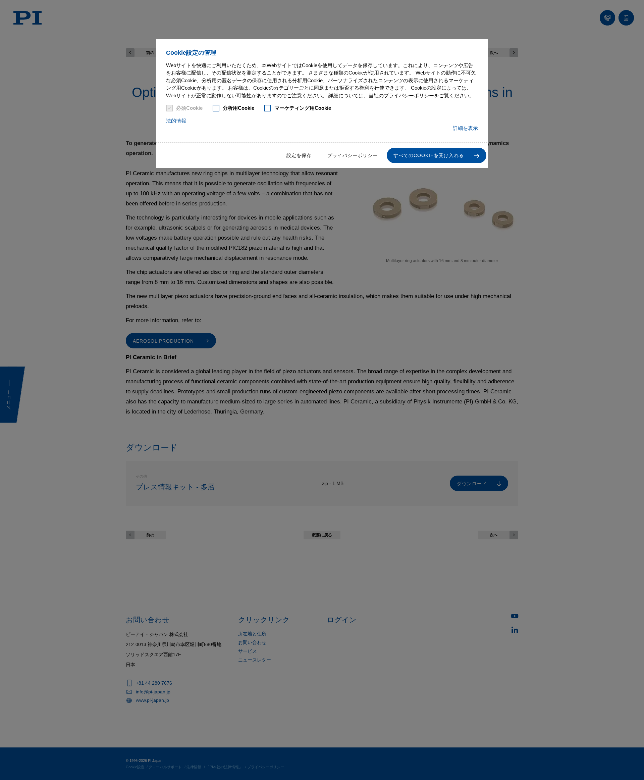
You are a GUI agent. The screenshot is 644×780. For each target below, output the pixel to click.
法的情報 (176, 121)
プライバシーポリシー (352, 155)
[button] (436, 155)
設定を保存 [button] (299, 155)
